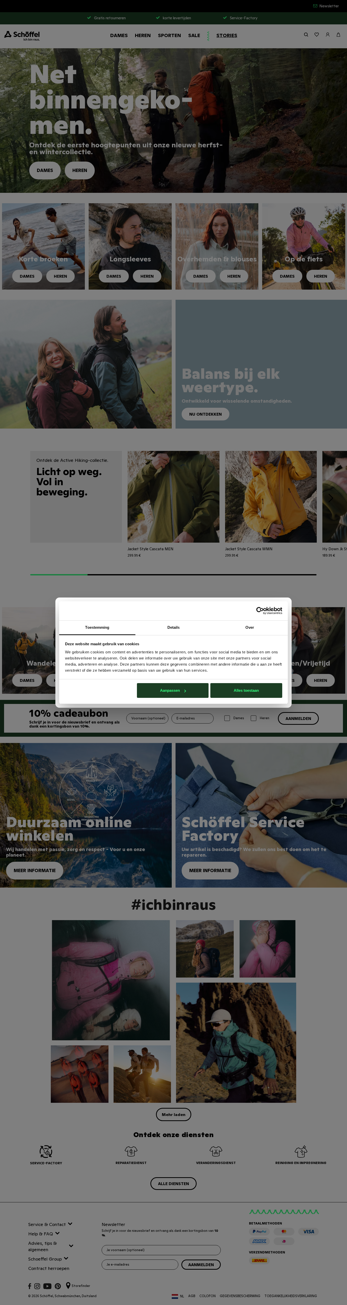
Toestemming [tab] (97, 627)
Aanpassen (170, 690)
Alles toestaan (246, 690)
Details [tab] (173, 627)
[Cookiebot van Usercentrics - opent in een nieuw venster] (260, 611)
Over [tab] (249, 627)
